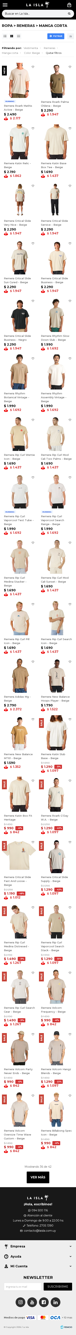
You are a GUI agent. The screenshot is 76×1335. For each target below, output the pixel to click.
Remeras (49, 48)
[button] (69, 14)
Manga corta (10, 52)
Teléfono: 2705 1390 (40, 1225)
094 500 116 (40, 1210)
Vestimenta (31, 48)
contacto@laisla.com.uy (40, 1230)
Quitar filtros (53, 52)
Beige (32, 52)
